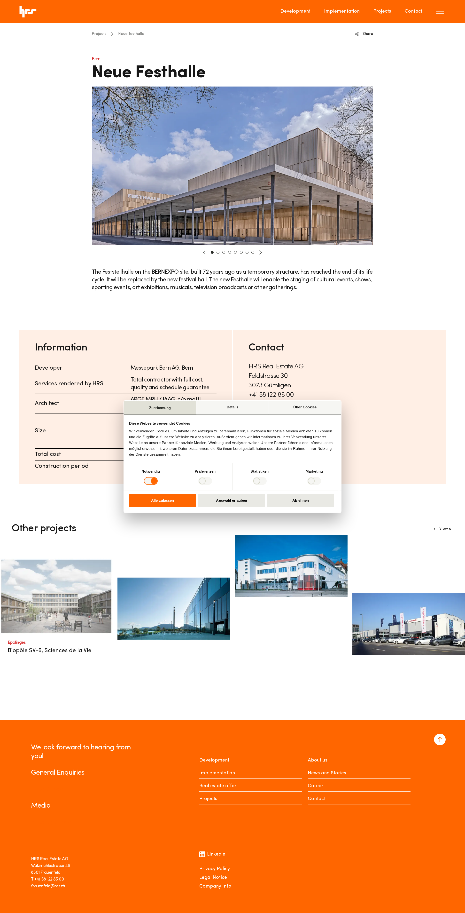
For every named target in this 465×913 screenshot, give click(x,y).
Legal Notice (213, 877)
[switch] (205, 481)
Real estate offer (217, 786)
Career (315, 786)
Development (295, 11)
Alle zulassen (162, 501)
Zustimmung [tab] (160, 408)
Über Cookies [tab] (305, 407)
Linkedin (216, 854)
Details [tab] (233, 407)
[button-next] (260, 252)
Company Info (215, 886)
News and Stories (327, 773)
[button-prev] (204, 252)
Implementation (342, 11)
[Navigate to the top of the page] (440, 739)
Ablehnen (300, 501)
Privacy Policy (214, 868)
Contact (413, 11)
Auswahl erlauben (231, 501)
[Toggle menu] (441, 11)
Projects (382, 11)
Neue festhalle (131, 34)
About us (317, 760)
